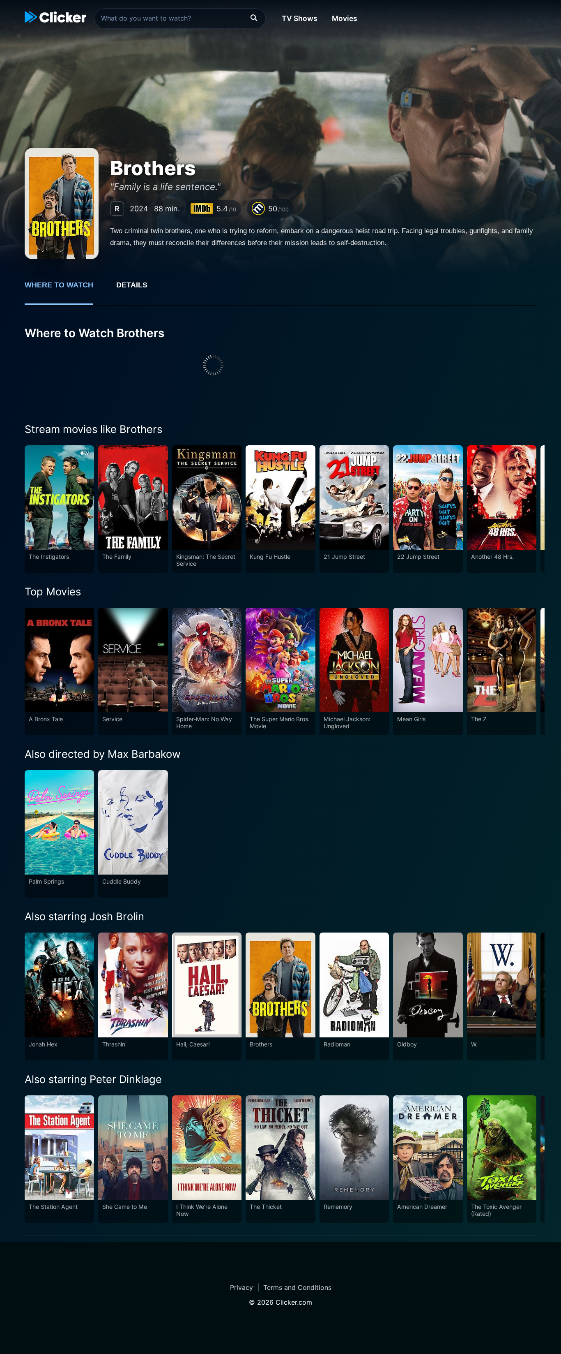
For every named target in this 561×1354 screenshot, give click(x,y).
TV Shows (299, 18)
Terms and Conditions (297, 1287)
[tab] (65, 289)
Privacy (241, 1287)
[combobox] (180, 18)
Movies (344, 18)
